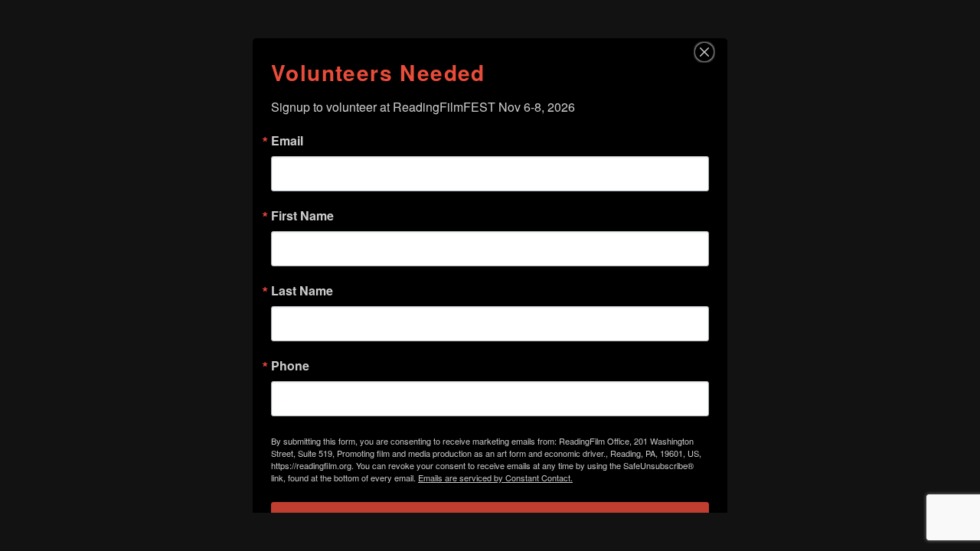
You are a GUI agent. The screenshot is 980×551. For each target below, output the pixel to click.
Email (287, 141)
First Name (302, 216)
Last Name (302, 291)
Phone (290, 366)
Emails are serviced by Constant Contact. (495, 477)
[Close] (713, 52)
